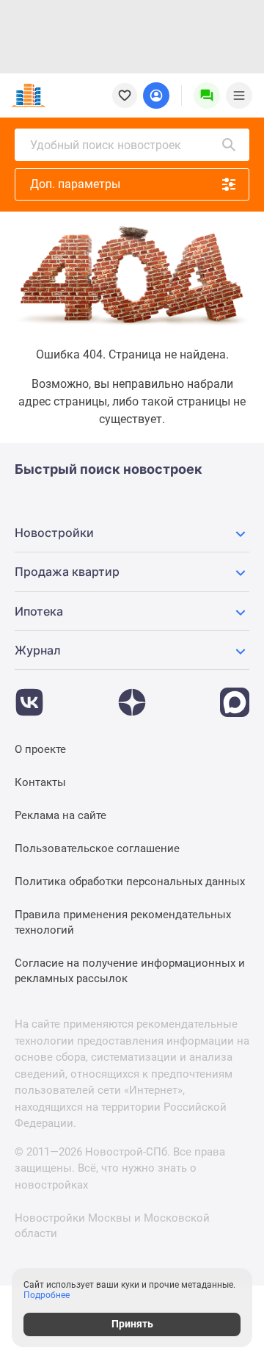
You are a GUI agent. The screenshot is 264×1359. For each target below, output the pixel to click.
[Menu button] (207, 95)
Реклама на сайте (60, 815)
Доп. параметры (75, 184)
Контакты (40, 782)
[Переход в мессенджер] (234, 695)
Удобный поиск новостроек (105, 145)
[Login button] (156, 95)
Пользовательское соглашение (97, 848)
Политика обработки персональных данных (130, 881)
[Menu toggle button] (239, 95)
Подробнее (46, 1295)
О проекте (40, 749)
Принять (132, 1324)
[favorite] (124, 95)
